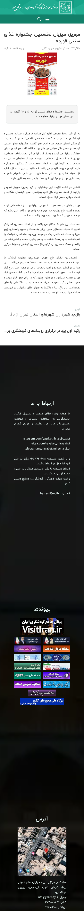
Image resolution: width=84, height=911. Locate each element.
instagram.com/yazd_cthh (39, 439)
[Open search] (39, 19)
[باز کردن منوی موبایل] (47, 19)
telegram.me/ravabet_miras (43, 449)
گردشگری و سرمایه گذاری (53, 48)
